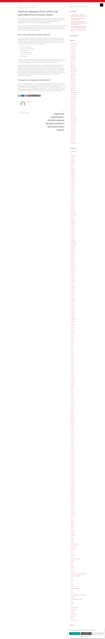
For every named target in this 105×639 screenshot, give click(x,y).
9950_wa (72, 539)
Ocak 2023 (73, 132)
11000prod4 (73, 321)
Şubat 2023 (73, 130)
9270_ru (72, 454)
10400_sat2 (73, 249)
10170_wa (73, 211)
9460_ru (72, 471)
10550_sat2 (73, 281)
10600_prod (73, 287)
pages (72, 586)
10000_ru (73, 157)
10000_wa (73, 168)
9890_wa (72, 524)
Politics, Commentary (75, 588)
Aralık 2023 (73, 109)
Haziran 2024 (73, 96)
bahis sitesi (73, 548)
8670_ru (72, 401)
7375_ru (72, 359)
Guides (72, 571)
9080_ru (72, 431)
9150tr (72, 442)
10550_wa (73, 285)
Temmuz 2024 (74, 94)
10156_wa (73, 208)
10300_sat (73, 227)
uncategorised (74, 609)
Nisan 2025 (73, 75)
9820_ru (72, 518)
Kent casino (43, 25)
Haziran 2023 (73, 122)
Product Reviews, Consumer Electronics (79, 594)
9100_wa (72, 435)
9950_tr (72, 537)
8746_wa (72, 406)
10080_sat (73, 191)
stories (72, 603)
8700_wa (72, 404)
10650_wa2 (73, 300)
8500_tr (72, 393)
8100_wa (72, 378)
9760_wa (72, 508)
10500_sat (73, 261)
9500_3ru (73, 476)
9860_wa (72, 522)
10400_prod (73, 240)
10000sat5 (73, 174)
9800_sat (72, 512)
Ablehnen (86, 633)
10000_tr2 (73, 166)
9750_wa (72, 505)
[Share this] (22, 96)
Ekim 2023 (73, 113)
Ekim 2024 (73, 88)
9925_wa (72, 533)
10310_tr (72, 232)
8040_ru (72, 376)
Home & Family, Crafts (75, 575)
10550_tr (72, 283)
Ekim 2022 (73, 139)
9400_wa (72, 469)
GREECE (72, 567)
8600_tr (72, 399)
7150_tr (72, 351)
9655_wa (72, 493)
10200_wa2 (73, 221)
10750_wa (73, 306)
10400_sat (73, 247)
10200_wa (73, 219)
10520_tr (72, 272)
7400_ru (72, 361)
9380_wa (72, 465)
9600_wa (72, 488)
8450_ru (72, 387)
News (72, 584)
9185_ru (72, 446)
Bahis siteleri (73, 546)
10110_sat (73, 198)
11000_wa (73, 314)
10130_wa (73, 204)
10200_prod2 (73, 215)
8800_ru (72, 408)
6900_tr (72, 346)
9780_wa (72, 510)
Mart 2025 (73, 77)
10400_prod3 (73, 244)
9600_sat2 (73, 486)
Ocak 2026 (73, 56)
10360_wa (73, 238)
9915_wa (72, 529)
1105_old (72, 323)
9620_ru (72, 491)
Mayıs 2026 (73, 50)
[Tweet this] (25, 96)
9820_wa (72, 520)
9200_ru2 (73, 450)
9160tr (72, 444)
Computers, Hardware (75, 558)
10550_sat (73, 278)
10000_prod (73, 155)
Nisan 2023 (73, 126)
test (71, 605)
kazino (72, 580)
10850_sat (73, 310)
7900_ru (72, 370)
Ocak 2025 (73, 81)
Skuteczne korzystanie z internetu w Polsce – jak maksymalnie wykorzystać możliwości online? (78, 23)
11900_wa (73, 331)
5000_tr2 (72, 338)
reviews (72, 597)
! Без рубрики (32, 7)
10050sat (73, 185)
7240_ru (72, 353)
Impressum (83, 636)
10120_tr (72, 200)
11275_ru (73, 327)
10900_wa (73, 312)
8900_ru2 (73, 412)
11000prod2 (73, 319)
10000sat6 (73, 177)
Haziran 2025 (73, 71)
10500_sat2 (73, 264)
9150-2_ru (73, 440)
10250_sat (73, 225)
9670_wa (72, 495)
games (72, 563)
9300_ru (72, 457)
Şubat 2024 (73, 105)
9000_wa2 (73, 423)
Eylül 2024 (73, 90)
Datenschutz (88, 636)
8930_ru (72, 416)
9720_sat (72, 501)
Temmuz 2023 (74, 120)
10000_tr (72, 164)
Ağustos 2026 (73, 43)
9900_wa (72, 527)
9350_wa (72, 463)
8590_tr (72, 395)
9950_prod (73, 535)
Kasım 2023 (73, 111)
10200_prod (73, 213)
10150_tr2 (73, 206)
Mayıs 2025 (73, 73)
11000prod (73, 317)
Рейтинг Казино (74, 620)
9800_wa (72, 516)
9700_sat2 (73, 497)
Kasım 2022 (73, 137)
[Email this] (19, 96)
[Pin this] (35, 96)
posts (72, 590)
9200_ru (72, 448)
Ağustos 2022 (73, 143)
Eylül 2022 (73, 141)
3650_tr (72, 334)
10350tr (72, 236)
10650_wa (73, 297)
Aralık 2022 (73, 134)
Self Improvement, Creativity (76, 599)
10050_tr (72, 183)
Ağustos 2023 (73, 117)
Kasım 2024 (73, 86)
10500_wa (73, 268)
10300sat (73, 230)
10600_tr (72, 291)
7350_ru (72, 357)
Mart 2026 (73, 52)
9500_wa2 (73, 480)
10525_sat (73, 276)
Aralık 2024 (73, 84)
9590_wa (72, 484)
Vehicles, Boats (74, 614)
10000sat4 (73, 172)
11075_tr (72, 325)
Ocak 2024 (73, 107)
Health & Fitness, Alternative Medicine (78, 573)
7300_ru (72, 355)
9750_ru (72, 503)
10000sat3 (73, 170)
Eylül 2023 (73, 115)
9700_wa (72, 499)
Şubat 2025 (73, 79)
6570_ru (72, 342)
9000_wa (72, 421)
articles (72, 541)
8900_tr (72, 414)
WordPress (73, 616)
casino (72, 556)
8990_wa (72, 418)
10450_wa (73, 253)
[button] (101, 5)
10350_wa (73, 234)
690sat (72, 348)
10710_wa (73, 304)
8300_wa (72, 382)
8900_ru (72, 410)
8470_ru (72, 389)
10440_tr (72, 251)
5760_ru (72, 340)
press (72, 592)
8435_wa (72, 384)
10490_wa (73, 259)
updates (72, 611)
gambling (73, 561)
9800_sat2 (73, 514)
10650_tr (72, 295)
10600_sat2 (73, 289)
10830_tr (72, 308)
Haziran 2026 (73, 47)
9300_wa (72, 459)
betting (72, 550)
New (72, 582)
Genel (72, 565)
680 (71, 344)
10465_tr (72, 255)
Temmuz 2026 (74, 45)
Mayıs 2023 (73, 124)
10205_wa (73, 223)
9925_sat (72, 531)
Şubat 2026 (73, 54)
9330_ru (72, 461)
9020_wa (72, 425)
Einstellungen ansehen (98, 633)
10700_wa (73, 302)
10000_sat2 (73, 162)
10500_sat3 (73, 266)
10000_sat (73, 160)
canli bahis (73, 554)
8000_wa (72, 374)
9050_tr (72, 427)
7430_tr (72, 365)
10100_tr (72, 194)
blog (72, 552)
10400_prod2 (73, 242)
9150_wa (72, 438)
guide (72, 569)
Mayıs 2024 (73, 98)
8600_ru (72, 397)
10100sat (73, 196)
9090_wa (72, 433)
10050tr (72, 187)
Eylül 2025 (73, 64)
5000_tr (72, 336)
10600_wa (73, 293)
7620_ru (72, 368)
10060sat (73, 189)
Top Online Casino (74, 607)
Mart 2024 (73, 103)
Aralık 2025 (73, 58)
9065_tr (72, 429)
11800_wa (73, 329)
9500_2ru (73, 474)
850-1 (72, 391)
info (71, 578)
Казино (72, 618)
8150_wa (72, 380)
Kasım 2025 (73, 60)
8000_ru (72, 372)
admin (26, 7)
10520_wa (73, 274)
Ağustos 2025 (73, 67)
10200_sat (73, 217)
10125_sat (73, 202)
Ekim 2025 (73, 62)
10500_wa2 (73, 270)
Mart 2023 (73, 128)
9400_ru (72, 467)
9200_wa (72, 452)
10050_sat (73, 181)
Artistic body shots (74, 544)
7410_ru (72, 363)
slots (72, 601)
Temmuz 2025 (74, 69)
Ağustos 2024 (73, 92)
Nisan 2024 (73, 101)
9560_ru (72, 482)
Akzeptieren (74, 633)
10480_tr (72, 257)
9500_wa (72, 478)
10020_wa (73, 179)
